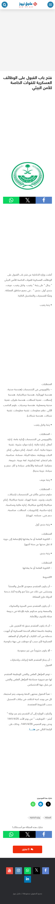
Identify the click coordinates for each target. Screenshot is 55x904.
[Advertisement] (27, 40)
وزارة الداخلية (35, 817)
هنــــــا (32, 729)
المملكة (48, 817)
